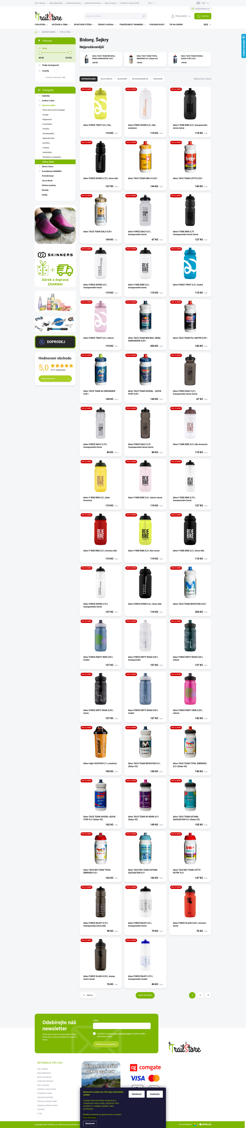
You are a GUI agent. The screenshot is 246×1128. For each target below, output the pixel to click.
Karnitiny (46, 143)
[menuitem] (42, 24)
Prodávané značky (44, 1093)
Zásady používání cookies (47, 1105)
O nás (39, 1113)
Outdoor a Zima (48, 101)
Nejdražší (122, 79)
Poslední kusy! (48, 176)
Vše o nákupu (40, 3)
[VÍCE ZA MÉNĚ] (100, 105)
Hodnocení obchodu (93, 3)
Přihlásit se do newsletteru (106, 1044)
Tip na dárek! (47, 181)
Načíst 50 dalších (145, 995)
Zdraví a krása (47, 166)
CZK (203, 3)
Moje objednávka (56, 3)
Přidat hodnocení (48, 379)
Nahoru (90, 995)
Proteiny (46, 129)
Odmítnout (136, 1094)
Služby (44, 195)
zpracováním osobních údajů (119, 1034)
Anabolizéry (47, 152)
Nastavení (90, 1123)
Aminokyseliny (48, 133)
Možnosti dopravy (74, 3)
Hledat (143, 16)
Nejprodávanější (140, 79)
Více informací (90, 1117)
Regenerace (47, 119)
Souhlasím (155, 1094)
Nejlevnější (106, 79)
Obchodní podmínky (45, 1097)
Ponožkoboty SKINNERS (52, 171)
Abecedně (157, 79)
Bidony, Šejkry (48, 162)
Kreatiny (46, 148)
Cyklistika (46, 96)
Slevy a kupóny (110, 3)
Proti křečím (47, 124)
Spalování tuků (48, 138)
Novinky (45, 190)
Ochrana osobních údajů (47, 1101)
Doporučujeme (88, 79)
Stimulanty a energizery (52, 157)
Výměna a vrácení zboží (129, 3)
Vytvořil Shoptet (185, 1124)
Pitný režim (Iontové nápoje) (54, 110)
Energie (45, 115)
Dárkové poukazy (49, 185)
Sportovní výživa (48, 105)
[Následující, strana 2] (200, 995)
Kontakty (41, 1109)
